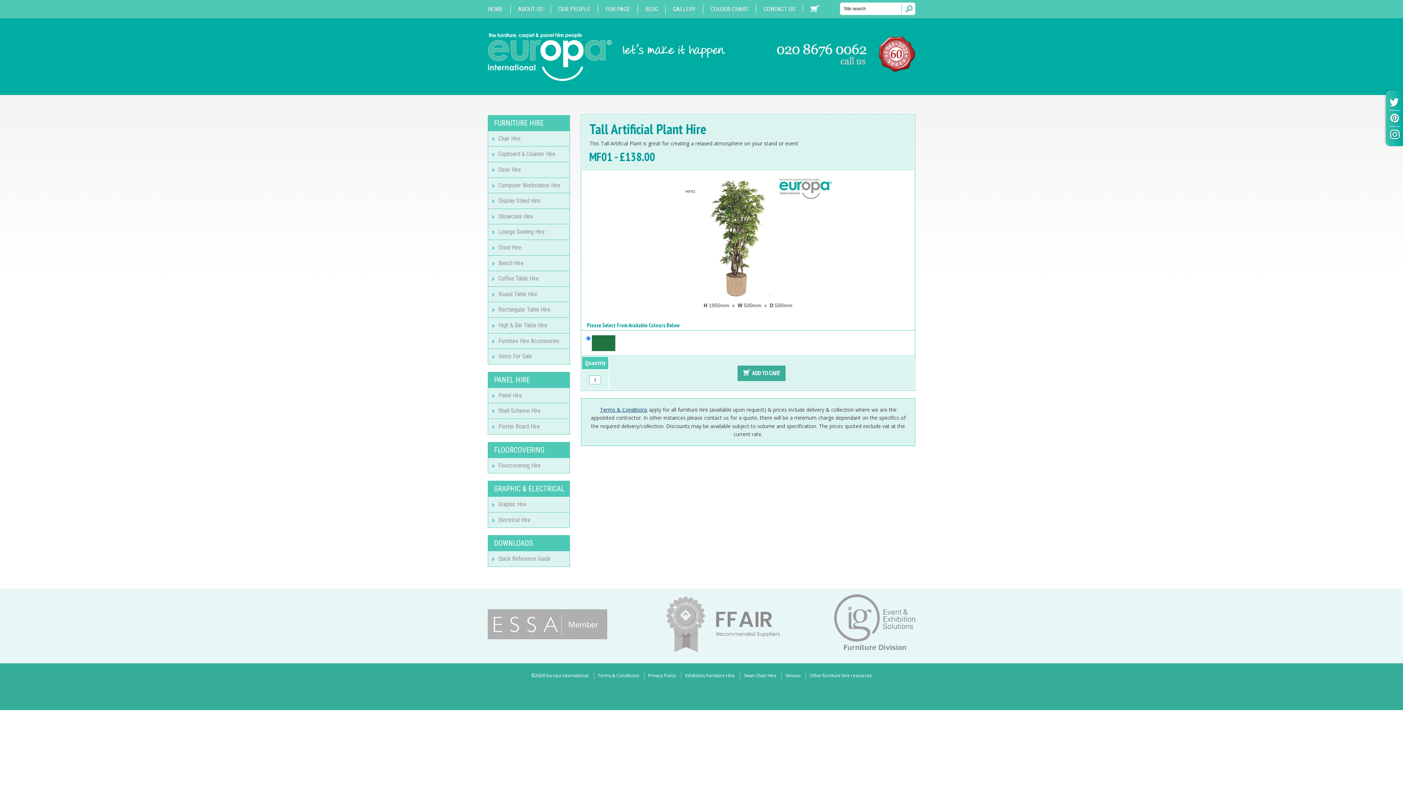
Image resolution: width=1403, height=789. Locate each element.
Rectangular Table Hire (524, 309)
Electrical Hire (514, 520)
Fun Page (617, 9)
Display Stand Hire (519, 200)
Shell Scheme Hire (519, 410)
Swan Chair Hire (760, 675)
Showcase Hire (515, 216)
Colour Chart (730, 9)
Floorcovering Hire (519, 465)
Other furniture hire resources (841, 675)
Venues (793, 675)
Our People (574, 9)
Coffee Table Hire (518, 278)
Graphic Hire (512, 504)
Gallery (684, 9)
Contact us (779, 9)
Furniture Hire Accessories (528, 341)
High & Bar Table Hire (522, 325)
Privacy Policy (662, 675)
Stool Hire (509, 247)
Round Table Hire (517, 294)
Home (495, 9)
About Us (530, 9)
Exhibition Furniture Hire (710, 675)
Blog (651, 9)
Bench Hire (511, 263)
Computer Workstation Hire (529, 185)
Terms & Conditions (623, 409)
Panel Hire (510, 395)
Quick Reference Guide (524, 558)
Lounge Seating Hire (521, 231)
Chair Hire (509, 138)
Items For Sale (515, 356)
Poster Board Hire (519, 426)
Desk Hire (509, 169)
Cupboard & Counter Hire (526, 153)
